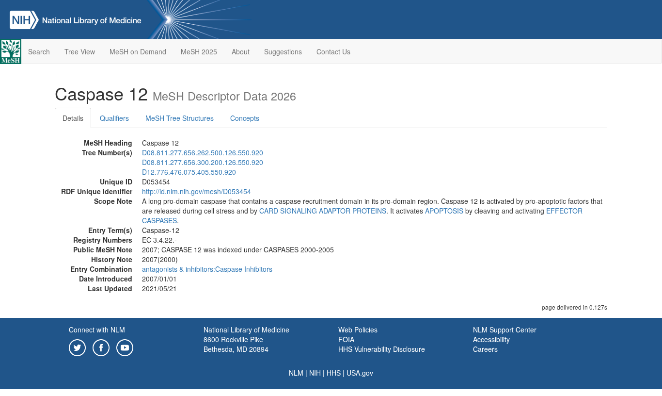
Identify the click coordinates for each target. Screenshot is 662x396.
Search (39, 51)
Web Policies (358, 329)
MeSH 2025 (199, 51)
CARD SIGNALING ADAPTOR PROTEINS (322, 210)
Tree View (79, 51)
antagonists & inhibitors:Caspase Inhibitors (207, 269)
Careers (485, 349)
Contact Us (333, 51)
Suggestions (283, 51)
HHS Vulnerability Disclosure (381, 349)
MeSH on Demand (138, 51)
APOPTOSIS (444, 210)
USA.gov (360, 373)
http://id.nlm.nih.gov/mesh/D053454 (196, 191)
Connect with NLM (97, 329)
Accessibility (491, 339)
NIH (315, 373)
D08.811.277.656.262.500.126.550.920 (202, 152)
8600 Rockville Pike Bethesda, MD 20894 (236, 344)
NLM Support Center (504, 329)
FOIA (346, 339)
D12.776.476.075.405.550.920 (189, 172)
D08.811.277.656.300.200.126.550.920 (202, 162)
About (241, 51)
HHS (334, 373)
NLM (296, 373)
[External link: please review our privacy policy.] (77, 346)
